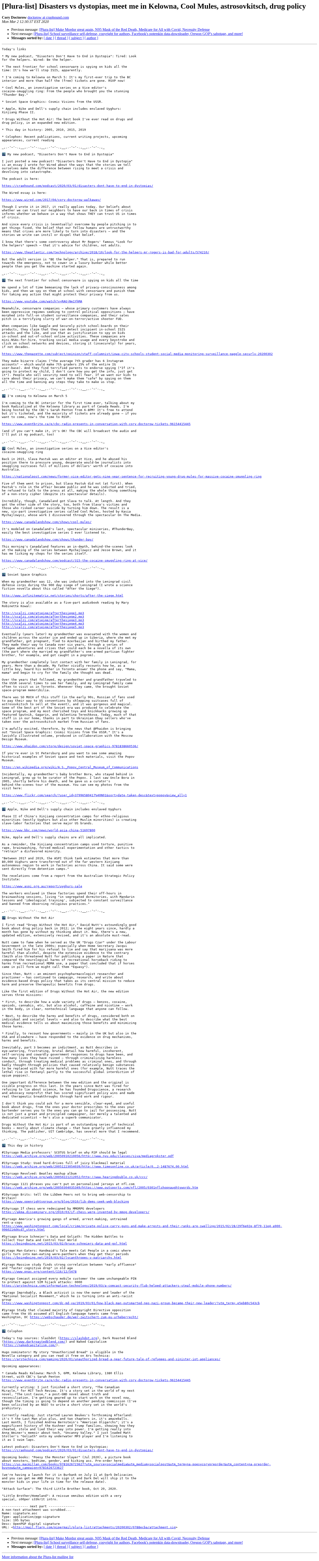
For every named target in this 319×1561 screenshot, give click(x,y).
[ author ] (91, 38)
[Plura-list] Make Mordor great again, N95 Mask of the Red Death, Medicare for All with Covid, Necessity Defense (124, 30)
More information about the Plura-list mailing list (37, 1557)
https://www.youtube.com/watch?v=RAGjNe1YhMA (42, 301)
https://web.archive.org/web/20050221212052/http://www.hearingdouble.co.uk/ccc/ (75, 1177)
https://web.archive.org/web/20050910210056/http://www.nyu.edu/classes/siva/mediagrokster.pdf (88, 1156)
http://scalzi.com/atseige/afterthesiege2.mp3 (43, 616)
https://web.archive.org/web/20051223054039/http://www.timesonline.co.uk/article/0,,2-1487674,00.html (95, 1166)
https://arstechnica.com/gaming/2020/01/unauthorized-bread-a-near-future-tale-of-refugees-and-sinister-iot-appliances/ (111, 1359)
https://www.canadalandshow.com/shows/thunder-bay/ (47, 539)
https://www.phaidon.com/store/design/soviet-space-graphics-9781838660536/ (70, 746)
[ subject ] (76, 38)
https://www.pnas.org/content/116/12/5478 (39, 1271)
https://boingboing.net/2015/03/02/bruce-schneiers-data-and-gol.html (64, 1243)
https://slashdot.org (78, 1338)
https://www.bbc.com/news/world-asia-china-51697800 (48, 830)
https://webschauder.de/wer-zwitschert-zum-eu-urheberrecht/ (84, 1317)
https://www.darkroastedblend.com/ (34, 1341)
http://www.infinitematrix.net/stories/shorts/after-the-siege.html (62, 595)
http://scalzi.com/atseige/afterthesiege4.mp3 (43, 623)
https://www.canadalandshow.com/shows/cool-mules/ (47, 522)
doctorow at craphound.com (48, 17)
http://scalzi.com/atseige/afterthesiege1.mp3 (43, 613)
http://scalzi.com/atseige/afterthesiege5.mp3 (43, 627)
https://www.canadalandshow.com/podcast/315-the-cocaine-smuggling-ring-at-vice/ (75, 560)
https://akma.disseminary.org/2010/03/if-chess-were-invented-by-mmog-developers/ (75, 1212)
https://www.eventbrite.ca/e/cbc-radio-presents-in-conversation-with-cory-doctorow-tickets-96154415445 (96, 424)
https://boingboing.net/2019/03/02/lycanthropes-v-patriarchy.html (61, 1257)
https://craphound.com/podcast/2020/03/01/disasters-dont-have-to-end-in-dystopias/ (77, 186)
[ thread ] (61, 38)
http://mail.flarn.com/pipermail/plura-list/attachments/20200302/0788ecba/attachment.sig (94, 1527)
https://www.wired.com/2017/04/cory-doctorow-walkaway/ (51, 200)
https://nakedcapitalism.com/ (30, 1345)
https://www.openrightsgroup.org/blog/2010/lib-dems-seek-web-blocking (65, 1201)
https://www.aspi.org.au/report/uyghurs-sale (42, 886)
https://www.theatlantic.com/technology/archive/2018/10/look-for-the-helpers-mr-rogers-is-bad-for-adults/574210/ (105, 252)
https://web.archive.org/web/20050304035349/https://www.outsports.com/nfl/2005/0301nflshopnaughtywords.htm (100, 1187)
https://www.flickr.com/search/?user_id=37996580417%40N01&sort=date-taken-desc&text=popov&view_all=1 (94, 795)
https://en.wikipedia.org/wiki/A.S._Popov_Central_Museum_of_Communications (70, 767)
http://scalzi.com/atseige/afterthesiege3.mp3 (43, 620)
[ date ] (49, 38)
